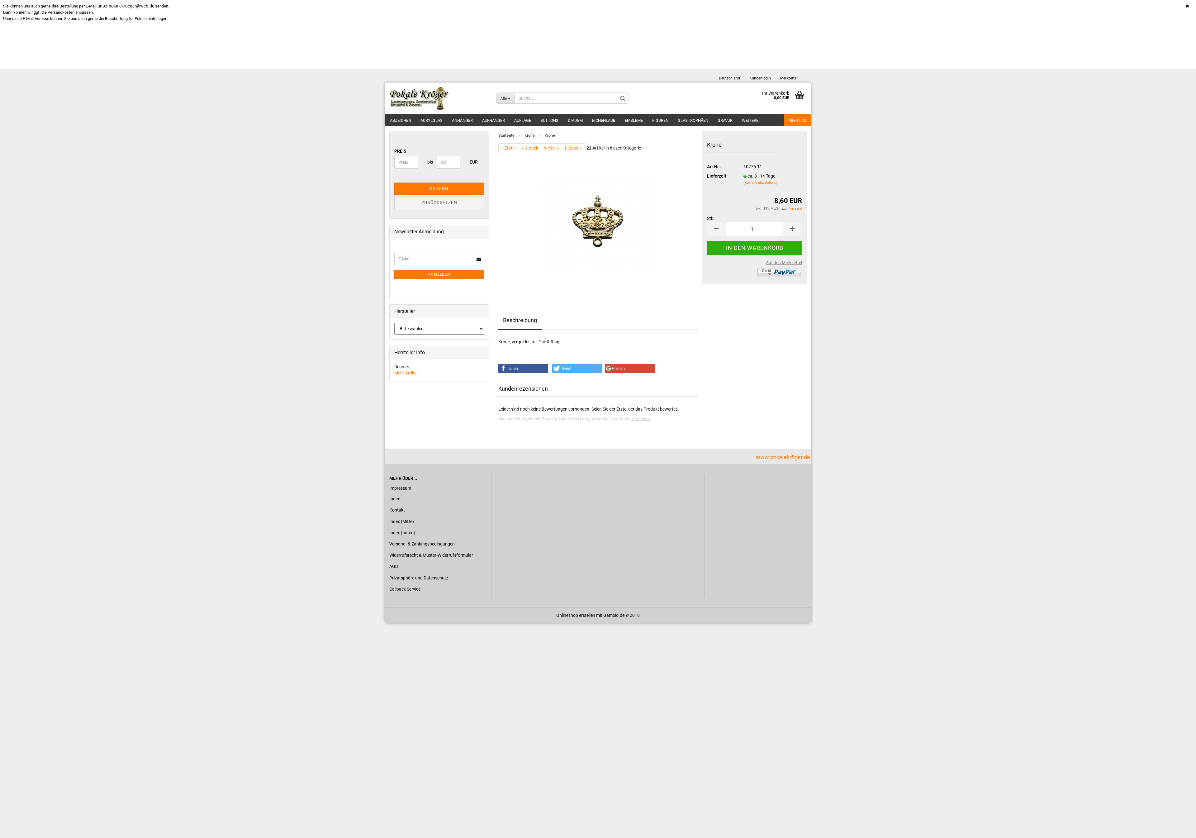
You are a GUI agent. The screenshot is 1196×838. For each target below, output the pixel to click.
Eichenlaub (603, 120)
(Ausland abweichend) (760, 183)
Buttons (549, 120)
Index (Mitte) (401, 521)
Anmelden (641, 418)
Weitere (750, 120)
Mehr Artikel (405, 372)
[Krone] (598, 223)
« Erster (508, 147)
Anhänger (462, 120)
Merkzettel (788, 78)
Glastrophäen (693, 120)
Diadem (575, 120)
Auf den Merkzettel (784, 262)
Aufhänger (493, 120)
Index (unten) (402, 532)
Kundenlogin (760, 78)
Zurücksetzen (439, 202)
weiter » (551, 147)
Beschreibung (520, 320)
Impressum (400, 488)
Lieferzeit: (717, 176)
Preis (400, 151)
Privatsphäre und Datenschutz (418, 577)
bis (429, 162)
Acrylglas (431, 120)
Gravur (725, 120)
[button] (523, 368)
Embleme (634, 120)
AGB (393, 566)
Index (394, 498)
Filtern (439, 188)
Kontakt (397, 509)
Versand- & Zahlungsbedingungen (422, 543)
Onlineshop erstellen (575, 615)
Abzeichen (400, 120)
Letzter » (573, 147)
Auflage (522, 120)
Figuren (660, 120)
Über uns (797, 120)
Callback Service (404, 589)
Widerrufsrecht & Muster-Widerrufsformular (431, 555)
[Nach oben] (1179, 828)
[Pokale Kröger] (438, 98)
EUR (472, 162)
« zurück (530, 147)
